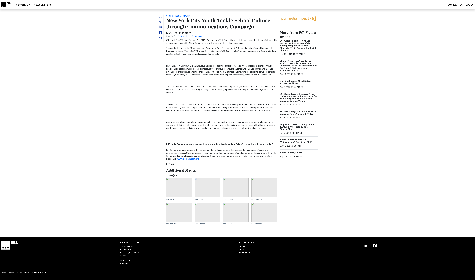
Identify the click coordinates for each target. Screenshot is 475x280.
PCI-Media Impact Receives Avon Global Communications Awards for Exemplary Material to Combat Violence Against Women (298, 97)
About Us (124, 263)
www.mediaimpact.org (188, 159)
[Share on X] (160, 22)
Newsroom (23, 4)
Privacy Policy (7, 272)
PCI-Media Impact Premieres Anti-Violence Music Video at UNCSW (298, 112)
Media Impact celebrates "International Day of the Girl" (296, 140)
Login (470, 4)
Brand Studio (244, 252)
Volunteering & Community (178, 16)
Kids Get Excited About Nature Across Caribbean (296, 82)
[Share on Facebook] (160, 33)
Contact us (455, 4)
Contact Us (125, 260)
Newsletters (42, 4)
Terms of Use (23, 272)
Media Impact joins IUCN (293, 152)
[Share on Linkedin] (160, 27)
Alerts (241, 249)
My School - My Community (189, 36)
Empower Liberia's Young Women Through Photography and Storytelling (297, 126)
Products (243, 246)
